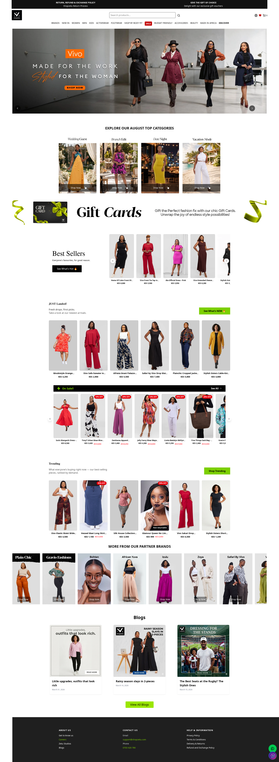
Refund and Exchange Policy (200, 747)
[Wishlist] (260, 15)
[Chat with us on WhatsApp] (273, 749)
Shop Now (76, 187)
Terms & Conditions (196, 739)
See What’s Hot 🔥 (67, 268)
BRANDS (55, 23)
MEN (84, 23)
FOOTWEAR (116, 23)
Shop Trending (217, 471)
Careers (62, 739)
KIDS (91, 23)
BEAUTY (194, 23)
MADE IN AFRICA (208, 23)
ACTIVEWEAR (102, 23)
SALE (148, 23)
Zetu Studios (65, 743)
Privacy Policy (193, 735)
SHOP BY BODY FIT (133, 23)
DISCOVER (224, 23)
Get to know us (66, 735)
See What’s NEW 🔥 (215, 311)
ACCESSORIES (181, 23)
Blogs (61, 747)
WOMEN (76, 23)
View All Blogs (139, 705)
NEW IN (65, 23)
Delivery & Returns (196, 743)
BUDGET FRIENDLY (163, 23)
